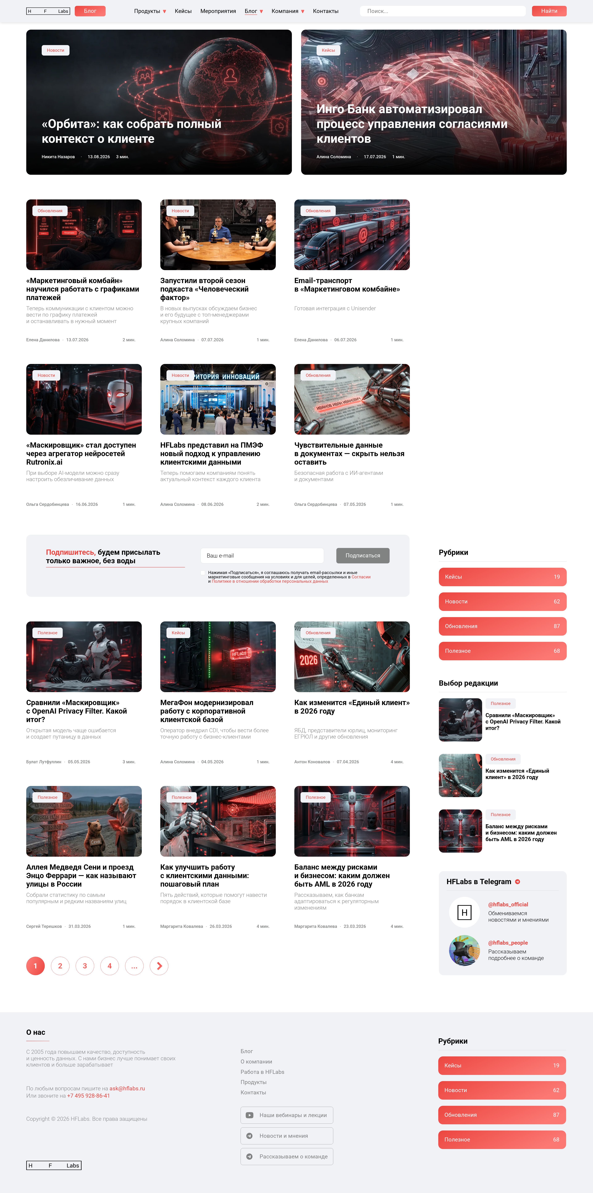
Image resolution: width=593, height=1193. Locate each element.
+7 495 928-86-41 (88, 1096)
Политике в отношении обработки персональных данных (270, 581)
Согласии (361, 576)
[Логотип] (48, 11)
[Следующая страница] (159, 966)
